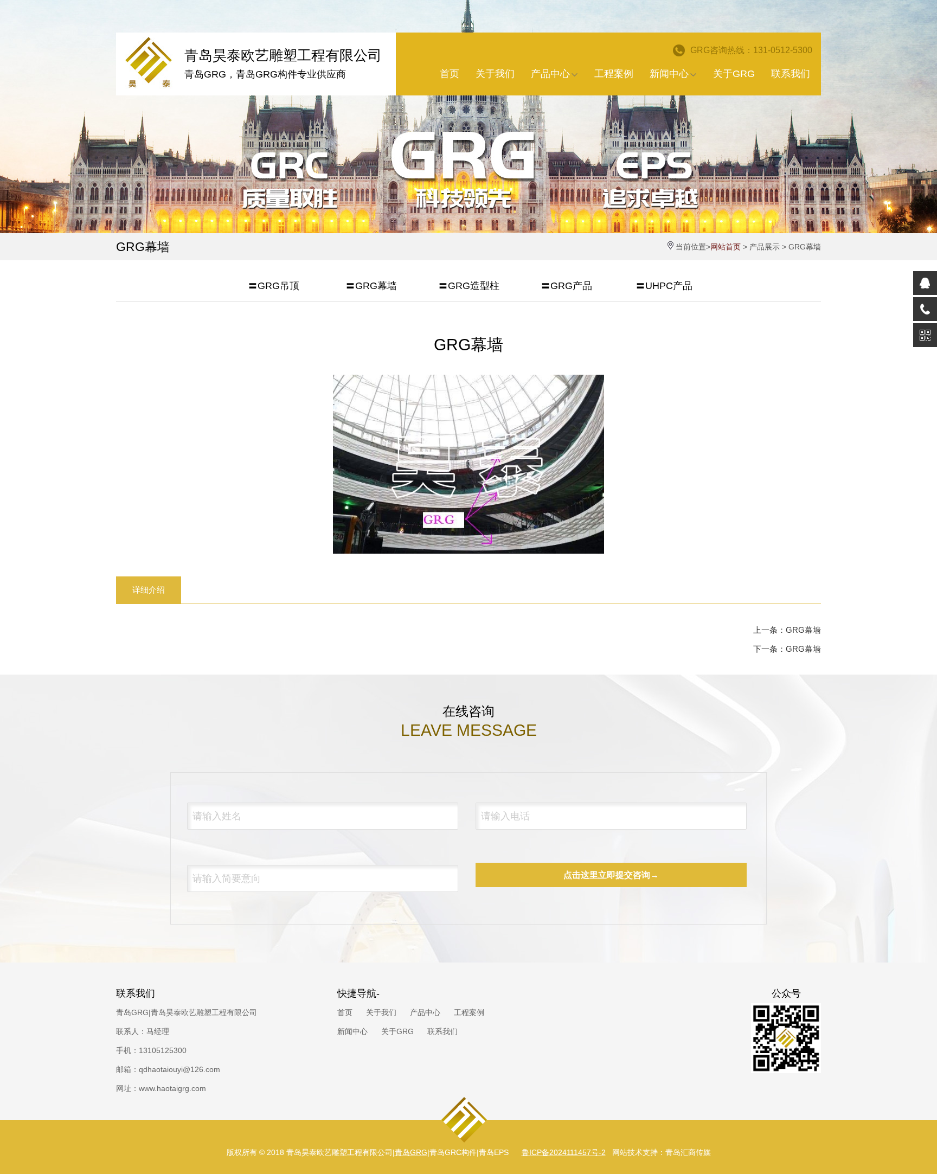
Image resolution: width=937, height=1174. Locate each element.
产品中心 (550, 73)
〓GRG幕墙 (371, 285)
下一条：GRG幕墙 (787, 648)
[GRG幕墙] (468, 550)
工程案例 (613, 73)
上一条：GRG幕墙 (787, 629)
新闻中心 (669, 73)
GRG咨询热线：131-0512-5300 (751, 50)
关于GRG (734, 73)
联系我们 (790, 73)
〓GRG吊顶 (273, 285)
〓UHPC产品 (664, 285)
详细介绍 (148, 589)
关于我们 (495, 73)
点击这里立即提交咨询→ (611, 875)
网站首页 (725, 246)
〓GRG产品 (566, 285)
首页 (449, 73)
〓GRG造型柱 (468, 285)
